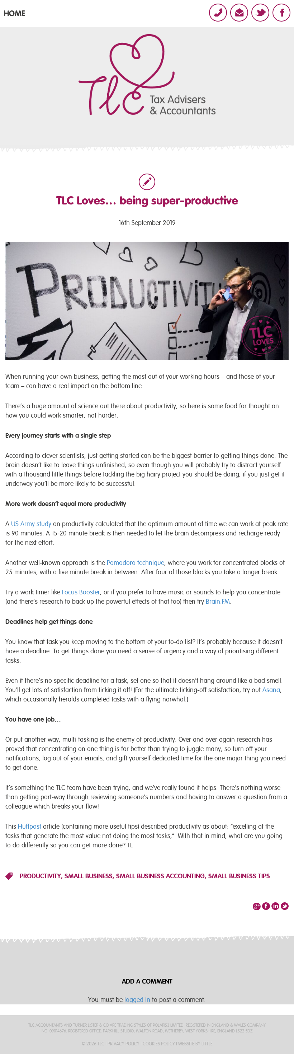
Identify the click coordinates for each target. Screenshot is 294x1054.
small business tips (239, 876)
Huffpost (29, 826)
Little (207, 1043)
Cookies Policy (159, 1043)
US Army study (31, 524)
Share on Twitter (275, 906)
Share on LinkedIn (285, 906)
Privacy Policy (123, 1043)
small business (89, 876)
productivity (40, 876)
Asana (271, 690)
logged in (137, 999)
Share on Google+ (257, 906)
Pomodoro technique (135, 562)
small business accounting (160, 876)
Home (14, 13)
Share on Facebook (266, 906)
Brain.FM (218, 601)
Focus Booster (81, 592)
